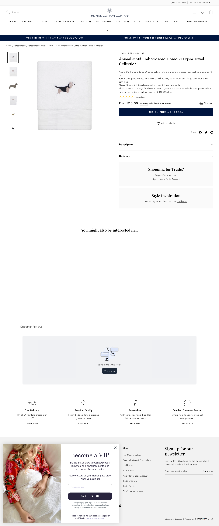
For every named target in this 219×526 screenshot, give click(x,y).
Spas (166, 21)
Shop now (135, 423)
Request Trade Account (166, 175)
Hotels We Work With (198, 21)
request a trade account (94, 518)
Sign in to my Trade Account (166, 179)
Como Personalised (132, 53)
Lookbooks (182, 201)
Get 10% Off (90, 496)
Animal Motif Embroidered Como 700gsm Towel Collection (31, 297)
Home (8, 45)
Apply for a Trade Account (135, 475)
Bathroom (42, 21)
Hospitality (152, 21)
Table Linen (122, 21)
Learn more (32, 423)
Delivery (124, 156)
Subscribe (208, 471)
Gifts (137, 21)
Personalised (103, 21)
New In (12, 21)
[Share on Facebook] (200, 132)
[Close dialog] (115, 447)
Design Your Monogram (166, 112)
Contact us (187, 423)
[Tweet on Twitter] (206, 132)
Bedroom (27, 21)
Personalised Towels (37, 45)
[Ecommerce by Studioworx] (203, 519)
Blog (109, 30)
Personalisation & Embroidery (137, 460)
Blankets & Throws (65, 21)
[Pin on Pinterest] (211, 132)
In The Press (128, 470)
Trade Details (129, 486)
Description (126, 144)
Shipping (144, 103)
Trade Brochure (130, 481)
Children (86, 21)
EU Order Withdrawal (133, 491)
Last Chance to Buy (132, 455)
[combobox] (33, 12)
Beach (177, 21)
